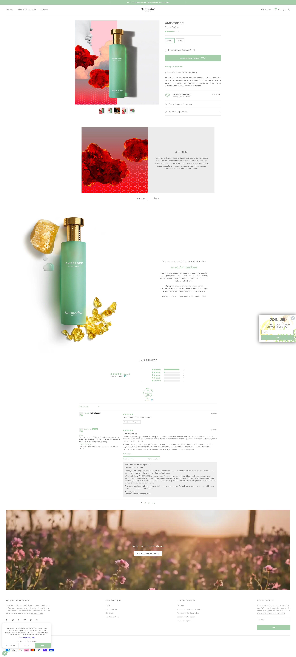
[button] (169, 31)
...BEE (155, 198)
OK (273, 627)
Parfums (9, 10)
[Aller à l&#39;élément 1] (102, 110)
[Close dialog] (292, 318)
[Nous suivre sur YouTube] (25, 620)
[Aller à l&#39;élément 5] (132, 110)
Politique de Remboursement (189, 609)
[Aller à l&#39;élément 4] (124, 110)
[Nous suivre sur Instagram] (13, 620)
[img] (128, 414)
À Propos (44, 10)
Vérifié (147, 400)
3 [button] (149, 503)
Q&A (108, 605)
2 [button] (145, 503)
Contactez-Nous (112, 617)
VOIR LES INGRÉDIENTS (148, 553)
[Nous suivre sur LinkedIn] (37, 620)
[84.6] (148, 392)
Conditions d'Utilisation (186, 617)
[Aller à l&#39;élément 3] (117, 110)
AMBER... (142, 198)
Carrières (109, 613)
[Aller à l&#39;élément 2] (110, 110)
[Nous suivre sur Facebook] (7, 620)
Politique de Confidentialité (188, 613)
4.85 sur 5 (126, 374)
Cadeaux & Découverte (26, 10)
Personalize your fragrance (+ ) (181, 50)
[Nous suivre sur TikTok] (31, 620)
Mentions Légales (184, 621)
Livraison (180, 605)
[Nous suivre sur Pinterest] (19, 620)
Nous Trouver (111, 609)
